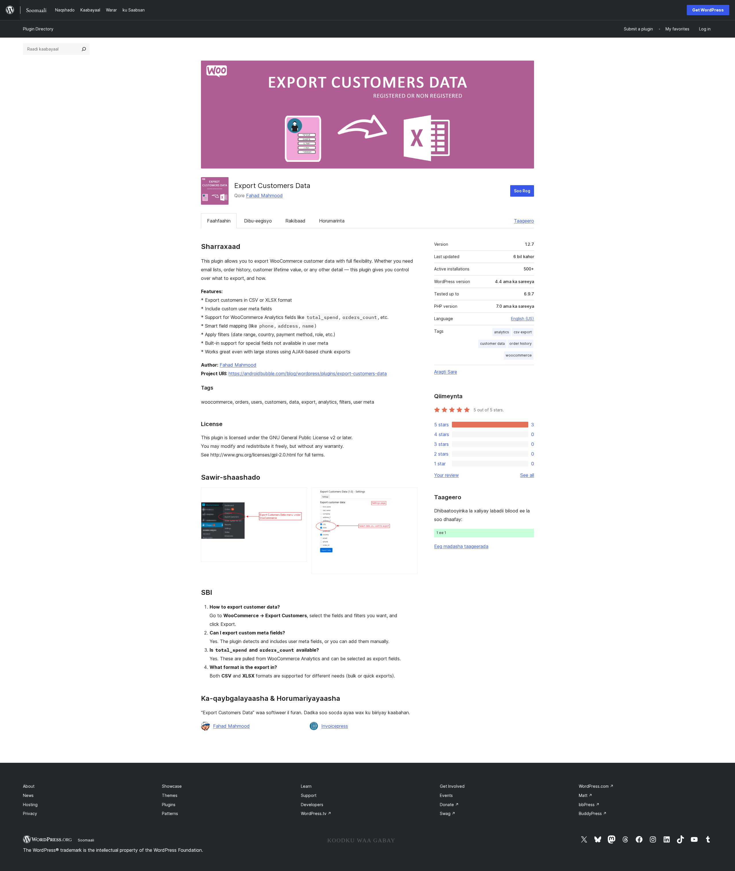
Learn (306, 786)
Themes (169, 795)
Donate (449, 804)
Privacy (30, 813)
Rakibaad (295, 221)
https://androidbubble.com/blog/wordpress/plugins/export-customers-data (308, 373)
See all (527, 475)
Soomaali (86, 840)
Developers (312, 804)
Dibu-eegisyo (258, 221)
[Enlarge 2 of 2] (410, 495)
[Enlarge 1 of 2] (299, 495)
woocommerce (519, 355)
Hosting (30, 804)
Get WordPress (708, 9)
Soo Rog (522, 190)
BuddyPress (593, 813)
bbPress (589, 804)
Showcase (172, 786)
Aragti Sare (445, 372)
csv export (523, 332)
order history (520, 343)
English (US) (522, 318)
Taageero (524, 221)
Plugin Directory (38, 28)
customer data (492, 343)
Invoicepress (334, 726)
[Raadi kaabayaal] (84, 49)
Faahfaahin (219, 221)
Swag (447, 813)
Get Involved (452, 786)
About (28, 786)
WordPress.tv (316, 813)
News (28, 795)
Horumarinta (332, 221)
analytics (501, 332)
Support (308, 795)
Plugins (168, 804)
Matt (585, 795)
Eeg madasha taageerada (461, 546)
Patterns (170, 813)
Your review (446, 475)
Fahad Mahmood (264, 195)
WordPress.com (596, 786)
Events (446, 795)
